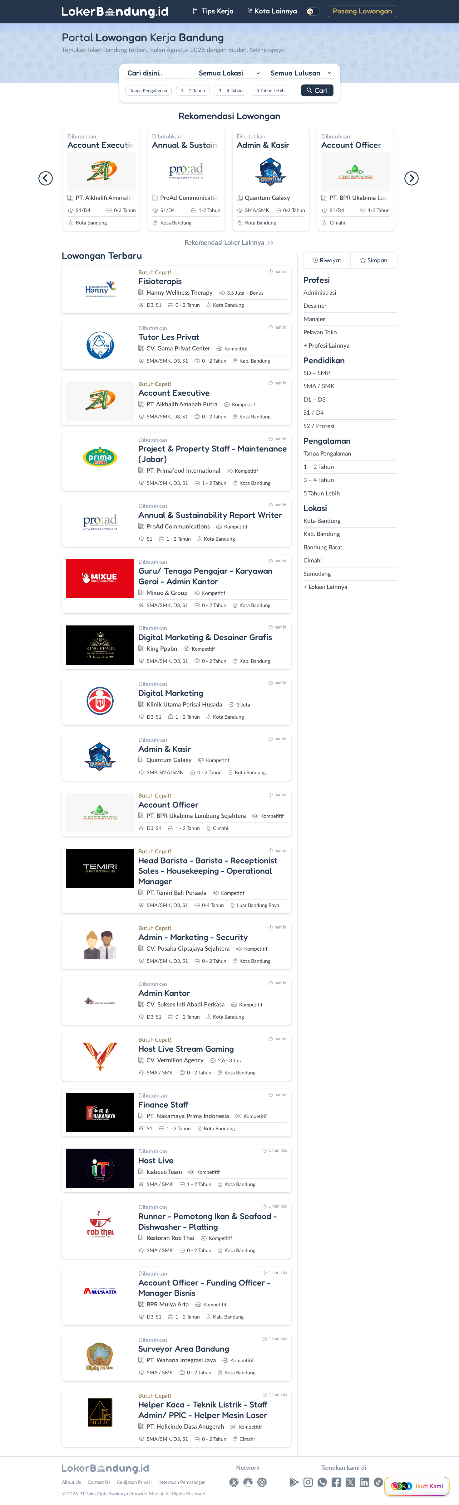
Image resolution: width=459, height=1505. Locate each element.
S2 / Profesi (319, 426)
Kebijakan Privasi (134, 1482)
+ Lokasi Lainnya (326, 587)
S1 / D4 (314, 413)
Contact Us (99, 1482)
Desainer (315, 306)
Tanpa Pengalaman (148, 91)
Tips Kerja (217, 11)
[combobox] (229, 73)
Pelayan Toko (320, 332)
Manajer (314, 319)
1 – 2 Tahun (193, 91)
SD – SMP (317, 373)
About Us (71, 1482)
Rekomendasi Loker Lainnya (224, 242)
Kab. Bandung (322, 534)
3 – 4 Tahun (231, 91)
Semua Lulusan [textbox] (295, 72)
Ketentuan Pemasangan (181, 1482)
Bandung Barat (323, 548)
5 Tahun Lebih (270, 91)
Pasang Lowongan (362, 11)
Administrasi (320, 293)
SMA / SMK (319, 386)
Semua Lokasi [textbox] (221, 72)
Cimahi (313, 561)
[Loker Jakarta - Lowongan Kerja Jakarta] (234, 1484)
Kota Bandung (322, 521)
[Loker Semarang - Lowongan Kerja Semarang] (248, 1484)
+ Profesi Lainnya (327, 346)
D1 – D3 (315, 400)
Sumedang (317, 574)
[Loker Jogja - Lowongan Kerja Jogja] (262, 1484)
